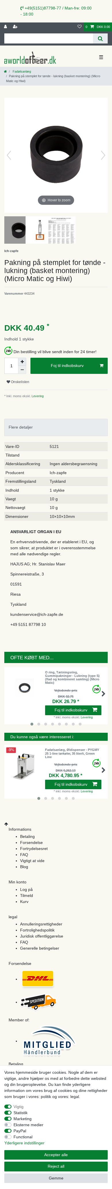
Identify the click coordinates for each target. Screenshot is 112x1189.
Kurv (24, 901)
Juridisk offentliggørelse (41, 936)
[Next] (103, 155)
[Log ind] (6, 26)
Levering (37, 396)
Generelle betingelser (39, 948)
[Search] (100, 38)
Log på (26, 889)
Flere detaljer (21, 427)
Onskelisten (19, 382)
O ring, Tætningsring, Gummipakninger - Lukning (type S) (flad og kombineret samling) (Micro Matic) (72, 678)
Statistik (20, 1112)
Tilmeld (26, 895)
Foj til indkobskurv (67, 365)
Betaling (27, 836)
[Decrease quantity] (22, 370)
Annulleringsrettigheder (41, 924)
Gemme (56, 1178)
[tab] (56, 427)
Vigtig (18, 1106)
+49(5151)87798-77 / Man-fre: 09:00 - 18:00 (56, 11)
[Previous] (8, 155)
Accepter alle (56, 1154)
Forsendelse (31, 842)
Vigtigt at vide (32, 860)
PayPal (19, 1131)
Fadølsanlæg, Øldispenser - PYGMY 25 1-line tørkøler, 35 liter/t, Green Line (72, 753)
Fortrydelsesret (34, 848)
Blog (24, 866)
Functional (22, 1137)
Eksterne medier (28, 1124)
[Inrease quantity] (22, 362)
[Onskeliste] (80, 26)
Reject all (56, 1166)
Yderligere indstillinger (24, 1143)
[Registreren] (16, 26)
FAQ (24, 854)
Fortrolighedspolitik (37, 930)
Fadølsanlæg (21, 71)
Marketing (22, 1118)
